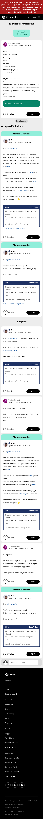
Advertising (9, 714)
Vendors (8, 723)
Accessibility (16, 808)
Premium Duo (10, 762)
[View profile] (5, 44)
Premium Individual (12, 758)
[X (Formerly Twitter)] (15, 785)
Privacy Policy (9, 804)
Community (12, 17)
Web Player (9, 738)
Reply (33, 114)
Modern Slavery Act (10, 811)
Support (8, 733)
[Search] (28, 17)
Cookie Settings (19, 804)
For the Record (11, 694)
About (7, 685)
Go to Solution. (16, 103)
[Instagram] (8, 785)
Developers (9, 709)
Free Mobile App (11, 743)
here (8, 166)
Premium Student (12, 772)
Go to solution (22, 34)
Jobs (7, 689)
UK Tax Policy (21, 811)
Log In (34, 17)
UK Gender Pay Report (11, 814)
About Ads (8, 808)
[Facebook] (22, 785)
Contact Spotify (11, 747)
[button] (39, 44)
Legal (6, 801)
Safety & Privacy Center (16, 801)
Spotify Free (10, 776)
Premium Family (11, 767)
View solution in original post (14, 228)
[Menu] (39, 17)
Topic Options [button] (21, 121)
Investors (8, 718)
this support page (10, 350)
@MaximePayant (13, 148)
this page (23, 190)
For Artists (9, 704)
